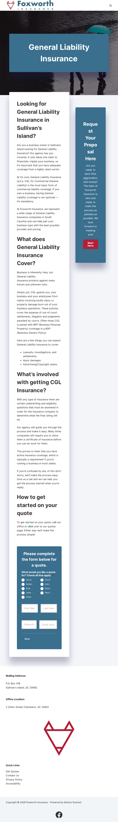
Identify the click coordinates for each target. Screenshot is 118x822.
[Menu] (110, 5)
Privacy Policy (14, 779)
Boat (28, 588)
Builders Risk (31, 584)
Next (27, 638)
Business (49, 588)
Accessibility (13, 783)
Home (28, 580)
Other (28, 597)
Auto (47, 584)
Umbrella (30, 593)
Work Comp (50, 593)
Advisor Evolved (72, 802)
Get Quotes (12, 771)
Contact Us (12, 775)
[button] (90, 244)
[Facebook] (59, 814)
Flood (47, 580)
